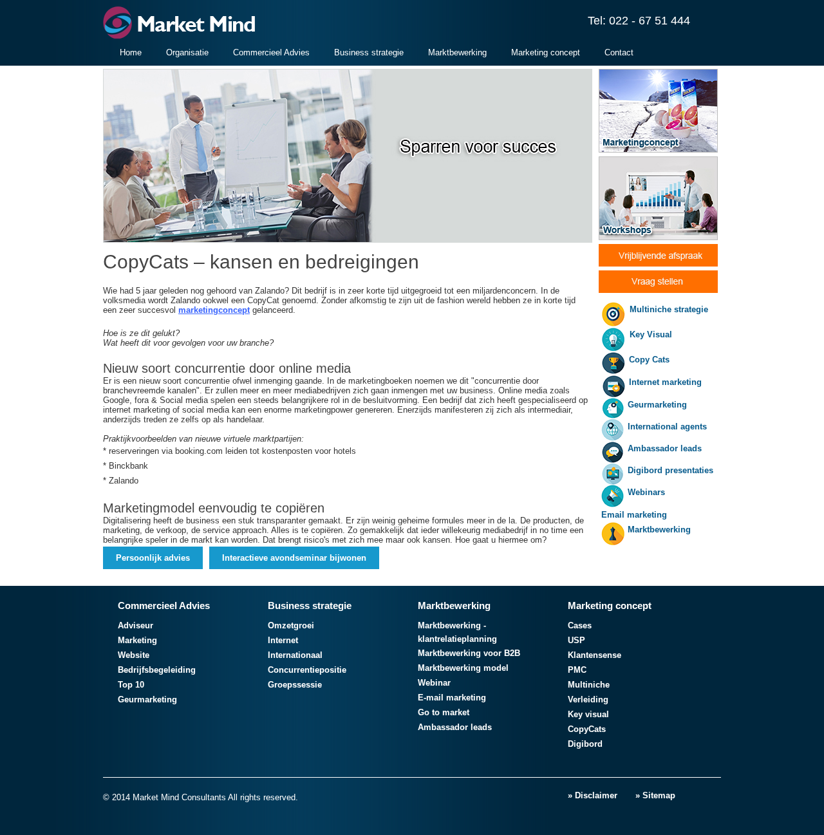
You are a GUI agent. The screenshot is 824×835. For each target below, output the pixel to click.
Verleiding (588, 699)
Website (133, 655)
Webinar (434, 683)
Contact (618, 52)
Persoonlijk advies (153, 558)
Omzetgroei (291, 625)
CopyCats (587, 729)
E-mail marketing (452, 697)
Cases (580, 625)
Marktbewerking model (463, 668)
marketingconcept (214, 310)
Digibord (585, 744)
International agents (667, 426)
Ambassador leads (665, 448)
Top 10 (131, 685)
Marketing (137, 640)
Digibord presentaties (670, 470)
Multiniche (589, 685)
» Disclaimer (592, 795)
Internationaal (295, 655)
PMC (577, 670)
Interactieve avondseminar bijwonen (294, 558)
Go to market (443, 712)
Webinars (646, 492)
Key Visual (651, 334)
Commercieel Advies (271, 52)
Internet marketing (665, 382)
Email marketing (634, 515)
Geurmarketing (657, 404)
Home (131, 52)
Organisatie (187, 52)
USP (576, 640)
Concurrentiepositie (307, 670)
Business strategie (369, 52)
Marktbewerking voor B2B (469, 653)
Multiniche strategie (669, 309)
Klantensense (594, 655)
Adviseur (135, 625)
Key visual (588, 714)
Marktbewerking (457, 52)
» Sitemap (655, 795)
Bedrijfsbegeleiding (157, 670)
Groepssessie (295, 685)
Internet (283, 640)
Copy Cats (649, 359)
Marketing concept (545, 52)
